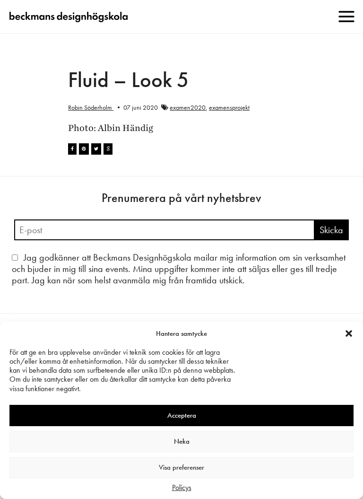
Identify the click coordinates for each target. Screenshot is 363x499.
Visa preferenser (181, 467)
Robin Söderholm (90, 107)
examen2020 (188, 107)
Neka (182, 441)
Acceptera (181, 415)
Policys (181, 487)
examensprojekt (229, 107)
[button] (349, 333)
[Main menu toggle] (346, 16)
